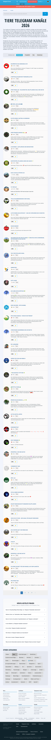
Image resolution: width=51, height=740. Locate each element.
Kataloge (9, 679)
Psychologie (17, 669)
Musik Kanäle (36, 710)
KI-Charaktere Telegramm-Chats (40, 699)
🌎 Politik (32, 660)
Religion (26, 669)
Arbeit (41, 669)
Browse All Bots (6, 693)
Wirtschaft (14, 672)
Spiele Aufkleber (22, 696)
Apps (8, 672)
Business (22, 657)
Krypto (20, 704)
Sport (40, 663)
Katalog (40, 1)
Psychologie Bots (6, 696)
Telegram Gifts (22, 713)
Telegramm (32, 663)
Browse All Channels (38, 707)
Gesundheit (9, 666)
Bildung (18, 666)
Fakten (30, 672)
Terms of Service (34, 731)
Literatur (38, 657)
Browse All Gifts (6, 707)
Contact (18, 734)
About (41, 731)
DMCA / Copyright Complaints (28, 734)
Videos (8, 654)
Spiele (26, 679)
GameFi (36, 682)
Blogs (24, 660)
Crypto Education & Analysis (24, 707)
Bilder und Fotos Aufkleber (24, 698)
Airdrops (37, 718)
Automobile (38, 666)
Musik (8, 660)
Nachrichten (23, 663)
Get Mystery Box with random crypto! (25, 6)
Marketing (9, 669)
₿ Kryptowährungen (32, 1)
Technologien (16, 660)
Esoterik (24, 682)
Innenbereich (15, 682)
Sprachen (30, 666)
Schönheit (23, 672)
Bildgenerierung (29, 719)
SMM (30, 682)
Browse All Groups (38, 693)
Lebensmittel (39, 672)
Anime (8, 682)
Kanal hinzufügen (23, 1)
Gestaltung (33, 654)
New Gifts (5, 710)
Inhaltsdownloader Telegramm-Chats (40, 696)
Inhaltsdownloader (18, 718)
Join (12, 72)
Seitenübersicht (24, 726)
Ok (45, 13)
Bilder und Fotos (36, 679)
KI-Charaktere (31, 718)
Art (23, 666)
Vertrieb (30, 657)
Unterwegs (34, 669)
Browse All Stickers (22, 693)
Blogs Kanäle (36, 713)
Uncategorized (18, 679)
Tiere (17, 65)
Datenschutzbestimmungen (22, 731)
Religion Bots (6, 698)
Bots (17, 726)
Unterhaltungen (23, 654)
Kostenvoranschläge (12, 657)
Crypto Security (22, 710)
